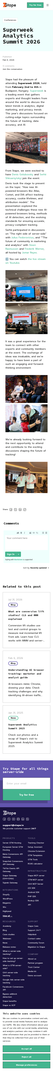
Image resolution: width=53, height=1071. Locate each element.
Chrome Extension (36, 851)
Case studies (9, 934)
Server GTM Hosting (12, 842)
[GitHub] (18, 819)
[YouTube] (13, 819)
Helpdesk (32, 934)
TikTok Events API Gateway (11, 870)
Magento (7, 903)
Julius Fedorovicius (22, 237)
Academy (7, 926)
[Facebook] (4, 819)
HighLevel (7, 911)
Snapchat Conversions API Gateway (13, 863)
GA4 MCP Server (35, 884)
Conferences (10, 20)
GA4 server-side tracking (10, 974)
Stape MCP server (36, 875)
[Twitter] (9, 819)
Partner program (35, 963)
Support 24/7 (34, 930)
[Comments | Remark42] (26, 553)
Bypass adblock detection (10, 995)
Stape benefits (10, 1001)
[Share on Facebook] (11, 510)
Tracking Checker (36, 842)
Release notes (9, 947)
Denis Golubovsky (22, 174)
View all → (7, 916)
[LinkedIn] (22, 819)
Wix (4, 907)
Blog (5, 930)
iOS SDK (31, 888)
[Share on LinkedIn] (20, 510)
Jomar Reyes (29, 252)
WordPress (8, 898)
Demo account (34, 975)
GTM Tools (33, 859)
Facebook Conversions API (13, 988)
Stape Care (33, 926)
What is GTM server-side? (12, 967)
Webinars (7, 938)
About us (32, 958)
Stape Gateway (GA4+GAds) (10, 877)
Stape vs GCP (9, 1005)
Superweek (36, 91)
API (29, 904)
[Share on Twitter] (15, 510)
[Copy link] (24, 510)
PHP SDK (32, 896)
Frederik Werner (34, 249)
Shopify (6, 894)
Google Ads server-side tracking (13, 981)
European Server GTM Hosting (13, 848)
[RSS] (27, 819)
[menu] (47, 5)
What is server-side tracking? (12, 953)
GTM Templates (35, 855)
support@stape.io (13, 825)
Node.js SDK (33, 900)
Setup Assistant (35, 847)
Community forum (36, 942)
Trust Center (34, 967)
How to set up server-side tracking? (13, 960)
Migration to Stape (36, 947)
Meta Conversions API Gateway (13, 856)
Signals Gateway (10, 882)
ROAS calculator (35, 863)
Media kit (32, 971)
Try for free (35, 5)
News (5, 942)
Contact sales (34, 938)
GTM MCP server (35, 879)
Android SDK (33, 892)
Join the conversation (12, 69)
